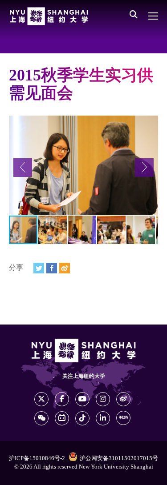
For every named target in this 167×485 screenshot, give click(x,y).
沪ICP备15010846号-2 (37, 458)
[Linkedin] (103, 418)
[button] (22, 167)
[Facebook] (51, 268)
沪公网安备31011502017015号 (119, 458)
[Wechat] (41, 418)
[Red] (123, 418)
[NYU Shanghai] (49, 16)
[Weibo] (64, 268)
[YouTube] (82, 399)
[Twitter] (38, 268)
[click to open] (153, 16)
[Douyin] (82, 418)
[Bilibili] (62, 418)
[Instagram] (103, 399)
